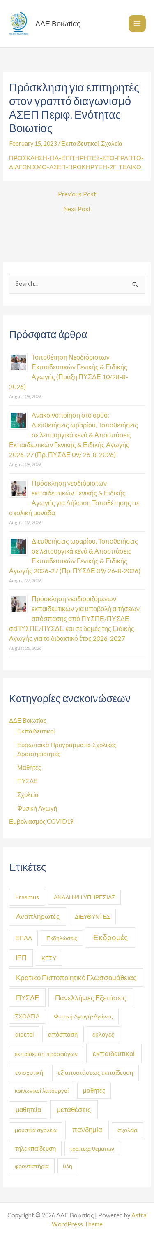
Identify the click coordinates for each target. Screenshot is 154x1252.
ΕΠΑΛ (23, 937)
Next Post (77, 209)
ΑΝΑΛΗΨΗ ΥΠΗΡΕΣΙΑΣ (84, 897)
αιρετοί (24, 1034)
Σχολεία (111, 143)
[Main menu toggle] (137, 24)
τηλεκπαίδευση (35, 1148)
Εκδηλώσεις (61, 937)
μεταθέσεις (74, 1109)
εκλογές (103, 1034)
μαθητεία (28, 1109)
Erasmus (27, 897)
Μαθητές (29, 767)
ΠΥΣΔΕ (27, 781)
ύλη (67, 1165)
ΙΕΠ (21, 958)
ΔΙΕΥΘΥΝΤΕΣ (92, 916)
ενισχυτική (29, 1072)
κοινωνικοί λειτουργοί (42, 1090)
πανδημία (87, 1129)
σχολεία (127, 1129)
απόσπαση (63, 1034)
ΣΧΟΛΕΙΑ (27, 1016)
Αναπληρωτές (38, 916)
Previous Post (77, 195)
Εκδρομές (110, 937)
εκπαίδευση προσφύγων (46, 1053)
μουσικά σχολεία (36, 1129)
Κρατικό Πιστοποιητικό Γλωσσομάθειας (76, 977)
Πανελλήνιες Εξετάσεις (90, 997)
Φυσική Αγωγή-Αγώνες (83, 1016)
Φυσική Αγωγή (37, 808)
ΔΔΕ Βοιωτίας (57, 23)
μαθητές (94, 1090)
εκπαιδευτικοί (114, 1053)
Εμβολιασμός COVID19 (41, 821)
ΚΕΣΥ (48, 958)
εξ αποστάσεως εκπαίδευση (95, 1072)
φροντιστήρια (32, 1165)
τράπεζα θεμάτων (92, 1148)
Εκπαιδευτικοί (80, 143)
